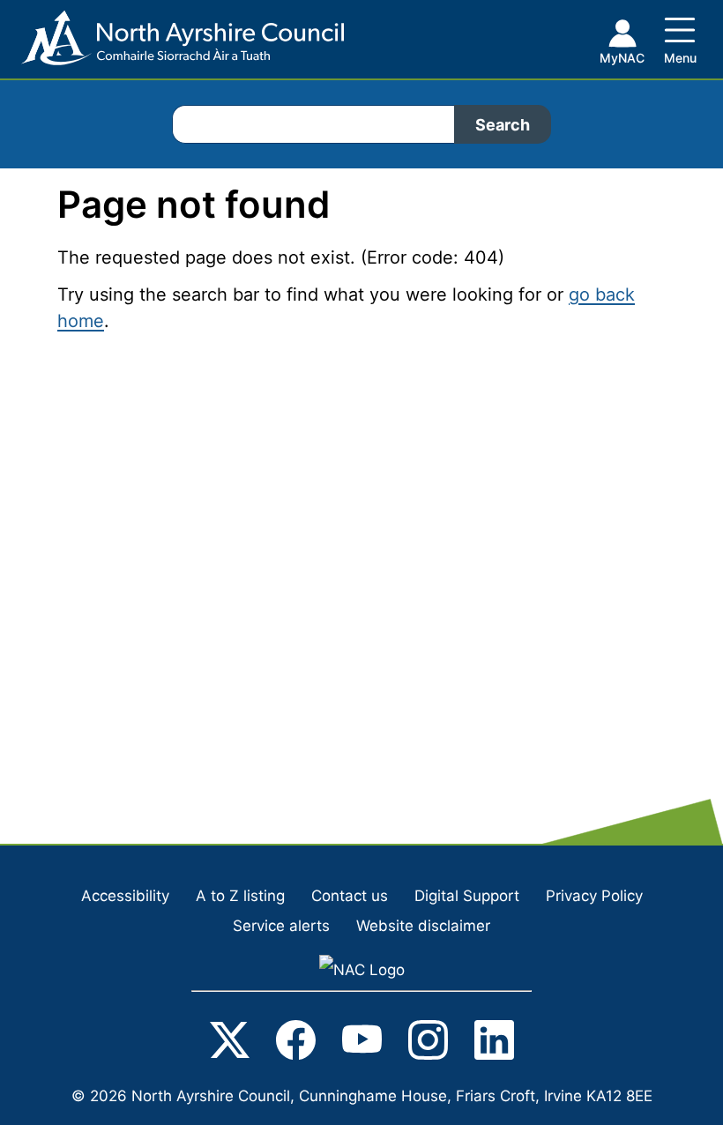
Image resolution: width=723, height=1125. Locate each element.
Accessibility (125, 896)
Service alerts (281, 926)
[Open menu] (680, 37)
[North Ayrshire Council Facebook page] (296, 1043)
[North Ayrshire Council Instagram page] (428, 1043)
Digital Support (466, 896)
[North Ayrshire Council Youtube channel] (362, 1043)
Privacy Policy (594, 896)
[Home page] (172, 44)
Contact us (349, 896)
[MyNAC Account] (622, 45)
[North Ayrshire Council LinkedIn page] (494, 1043)
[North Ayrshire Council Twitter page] (230, 1043)
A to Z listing (240, 896)
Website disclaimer (423, 926)
